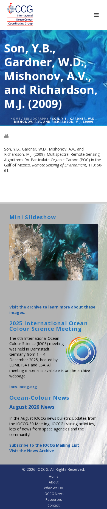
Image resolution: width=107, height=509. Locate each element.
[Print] (9, 135)
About (53, 482)
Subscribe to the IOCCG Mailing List (44, 445)
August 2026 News (31, 407)
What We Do (53, 488)
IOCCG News (53, 494)
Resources (54, 499)
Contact (53, 505)
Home (15, 119)
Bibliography (36, 119)
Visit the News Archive (31, 450)
